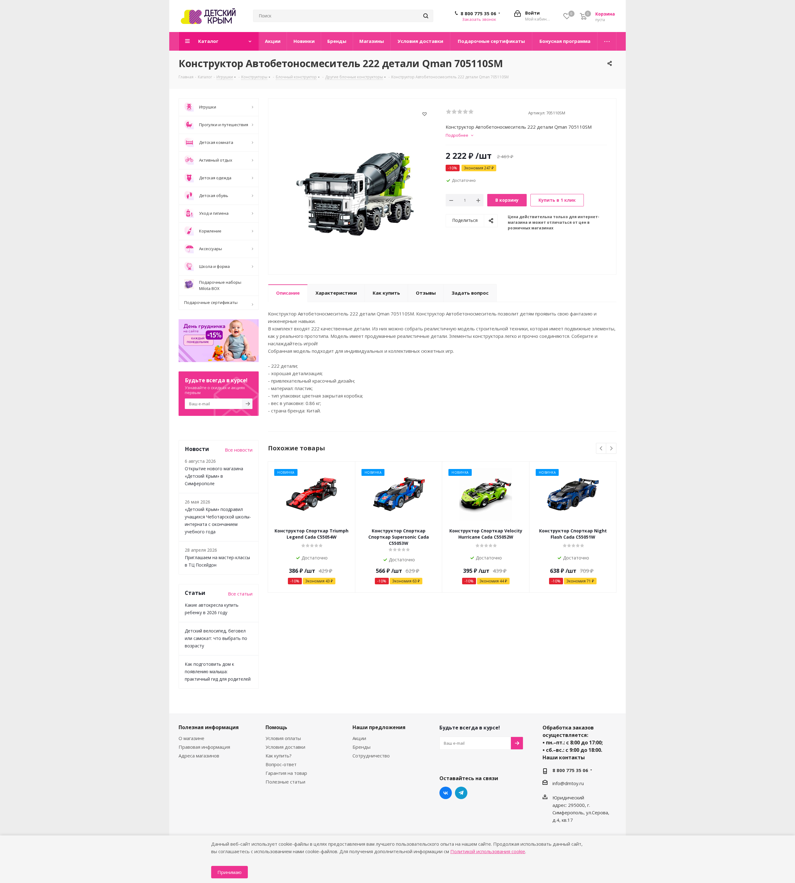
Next (611, 448)
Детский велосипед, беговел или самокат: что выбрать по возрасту (216, 638)
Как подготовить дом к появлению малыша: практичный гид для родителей (218, 671)
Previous (601, 448)
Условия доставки (285, 747)
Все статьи (240, 594)
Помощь (276, 727)
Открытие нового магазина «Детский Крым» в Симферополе (214, 476)
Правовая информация (204, 747)
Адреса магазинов (199, 755)
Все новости (238, 450)
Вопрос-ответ (281, 764)
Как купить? (279, 755)
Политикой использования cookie (487, 851)
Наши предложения (379, 727)
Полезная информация (209, 727)
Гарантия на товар (286, 773)
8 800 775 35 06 (478, 13)
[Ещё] (606, 41)
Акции (359, 738)
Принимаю (229, 872)
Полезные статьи (285, 782)
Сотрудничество (371, 755)
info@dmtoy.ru (568, 783)
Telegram (461, 793)
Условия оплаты (283, 738)
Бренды (361, 747)
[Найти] (425, 16)
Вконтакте (445, 793)
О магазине (191, 738)
